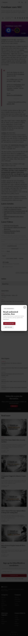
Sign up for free (9, 323)
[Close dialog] (25, 307)
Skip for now (8, 327)
